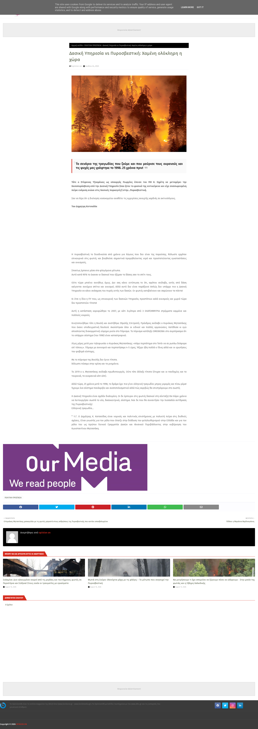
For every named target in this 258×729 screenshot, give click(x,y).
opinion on (77, 66)
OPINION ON (21, 724)
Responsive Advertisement (129, 30)
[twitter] (225, 705)
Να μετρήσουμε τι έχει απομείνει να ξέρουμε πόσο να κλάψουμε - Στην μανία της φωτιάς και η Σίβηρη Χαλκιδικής (214, 581)
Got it (200, 7)
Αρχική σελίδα (77, 45)
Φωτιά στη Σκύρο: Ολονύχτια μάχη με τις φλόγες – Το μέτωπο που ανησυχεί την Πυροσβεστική (128, 581)
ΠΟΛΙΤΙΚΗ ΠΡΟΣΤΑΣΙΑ (92, 45)
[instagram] (233, 705)
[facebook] (218, 705)
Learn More (187, 7)
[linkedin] (240, 705)
